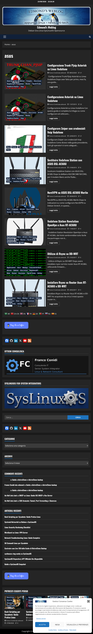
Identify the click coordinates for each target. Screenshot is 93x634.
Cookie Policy (53, 630)
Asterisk (9, 81)
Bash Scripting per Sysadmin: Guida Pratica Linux (22, 516)
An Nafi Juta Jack (11, 495)
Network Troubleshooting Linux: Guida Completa (22, 538)
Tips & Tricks (36, 84)
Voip (22, 87)
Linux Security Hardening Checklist (17, 527)
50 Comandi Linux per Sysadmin (16, 543)
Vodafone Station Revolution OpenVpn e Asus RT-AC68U (25, 232)
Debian (22, 81)
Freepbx (29, 81)
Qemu (30, 600)
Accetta (42, 624)
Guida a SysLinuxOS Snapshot (15, 564)
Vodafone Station (13, 87)
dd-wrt (22, 209)
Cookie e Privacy (63, 630)
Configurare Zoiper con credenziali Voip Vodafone (25, 139)
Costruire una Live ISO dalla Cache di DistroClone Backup (25, 548)
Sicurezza (27, 178)
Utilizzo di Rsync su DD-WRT (25, 262)
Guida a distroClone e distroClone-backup (27, 479)
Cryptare (15, 209)
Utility (9, 181)
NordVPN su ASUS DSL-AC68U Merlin (25, 201)
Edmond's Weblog (46, 27)
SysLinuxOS (11, 606)
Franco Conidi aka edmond (57, 73)
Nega (57, 624)
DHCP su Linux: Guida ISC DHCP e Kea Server (35, 495)
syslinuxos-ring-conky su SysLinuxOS (18, 553)
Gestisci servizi (41, 618)
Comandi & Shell (35, 267)
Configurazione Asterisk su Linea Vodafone (25, 107)
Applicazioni (11, 237)
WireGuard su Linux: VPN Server (16, 532)
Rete (13, 178)
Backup (25, 267)
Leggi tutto (54, 87)
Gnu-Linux (37, 81)
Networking (32, 597)
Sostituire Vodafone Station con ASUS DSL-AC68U (25, 170)
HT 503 (40, 113)
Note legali (72, 630)
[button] (88, 601)
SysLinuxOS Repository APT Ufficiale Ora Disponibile (24, 559)
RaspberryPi (11, 84)
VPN (29, 212)
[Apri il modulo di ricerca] (90, 37)
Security (10, 600)
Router (28, 84)
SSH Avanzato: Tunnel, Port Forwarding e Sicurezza (37, 500)
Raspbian (20, 84)
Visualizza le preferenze (77, 624)
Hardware (10, 240)
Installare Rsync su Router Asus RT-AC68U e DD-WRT (25, 293)
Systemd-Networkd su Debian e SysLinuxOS (20, 522)
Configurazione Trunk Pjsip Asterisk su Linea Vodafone (25, 76)
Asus (16, 81)
